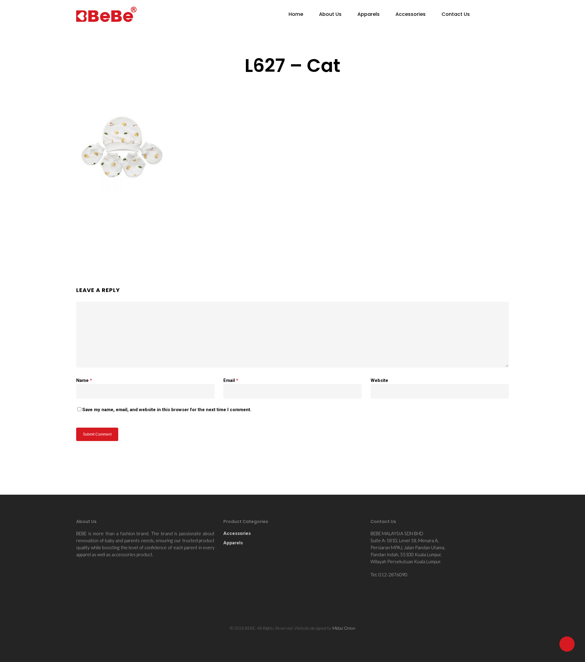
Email (230, 380)
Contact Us (455, 14)
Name (84, 380)
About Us (330, 14)
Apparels (368, 14)
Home (296, 14)
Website (379, 380)
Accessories (410, 14)
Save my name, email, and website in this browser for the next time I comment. (166, 409)
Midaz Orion (343, 628)
